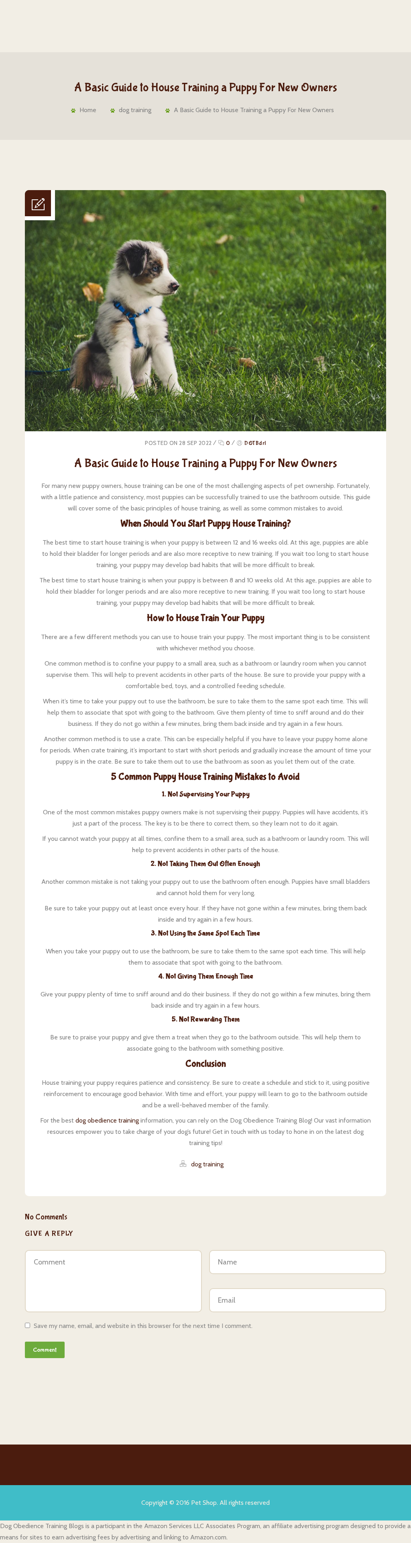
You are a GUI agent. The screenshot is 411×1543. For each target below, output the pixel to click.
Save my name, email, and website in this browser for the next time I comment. (143, 1326)
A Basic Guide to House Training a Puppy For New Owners (254, 110)
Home (87, 110)
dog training (135, 110)
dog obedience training (107, 1120)
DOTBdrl (255, 443)
